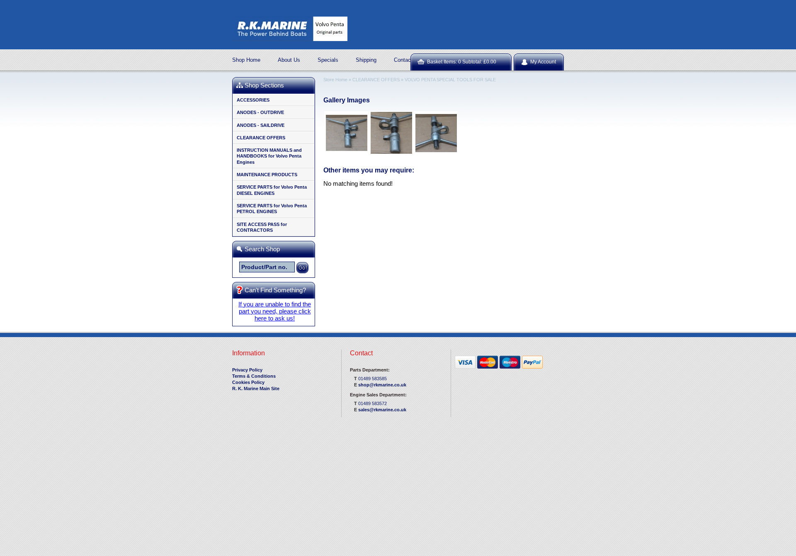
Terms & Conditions (254, 376)
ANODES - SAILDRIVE (260, 125)
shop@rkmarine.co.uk (382, 384)
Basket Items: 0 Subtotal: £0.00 (461, 62)
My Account (543, 62)
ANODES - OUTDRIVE (260, 112)
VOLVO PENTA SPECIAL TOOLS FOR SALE (450, 79)
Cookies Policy (248, 382)
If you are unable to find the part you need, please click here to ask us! (274, 311)
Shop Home (246, 60)
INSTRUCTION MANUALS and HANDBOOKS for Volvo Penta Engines (269, 156)
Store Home (335, 79)
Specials (328, 60)
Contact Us (407, 60)
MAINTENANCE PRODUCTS (267, 174)
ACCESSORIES (253, 99)
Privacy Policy (247, 369)
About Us (289, 60)
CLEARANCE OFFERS (261, 137)
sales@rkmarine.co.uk (382, 409)
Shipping (366, 60)
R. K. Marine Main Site (255, 388)
